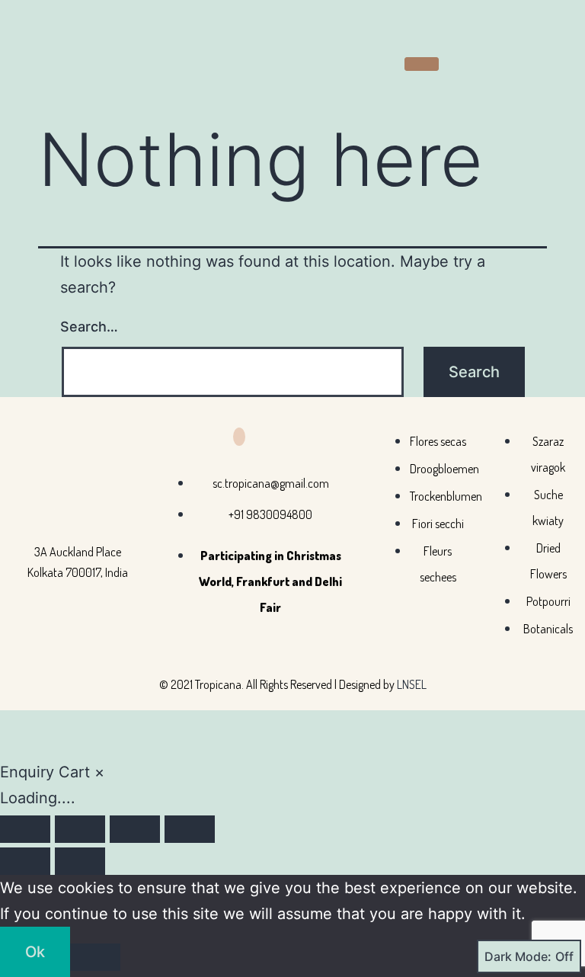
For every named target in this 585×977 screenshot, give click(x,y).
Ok (35, 952)
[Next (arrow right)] (80, 861)
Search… (89, 327)
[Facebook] (239, 437)
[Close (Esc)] (190, 829)
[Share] (135, 829)
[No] (95, 957)
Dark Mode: (517, 956)
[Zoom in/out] (25, 829)
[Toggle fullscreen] (80, 829)
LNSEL (412, 684)
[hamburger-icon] (421, 64)
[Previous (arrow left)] (25, 861)
